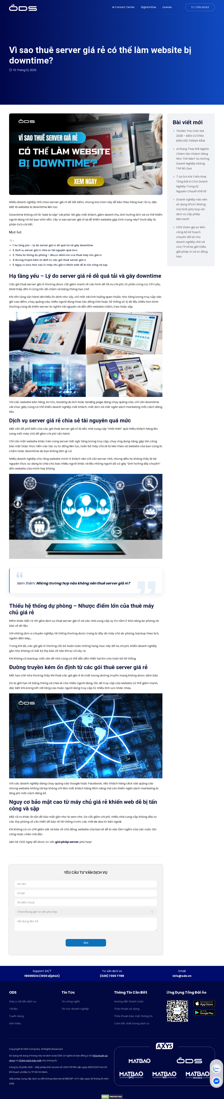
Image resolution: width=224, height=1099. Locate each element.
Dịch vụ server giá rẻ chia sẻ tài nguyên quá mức (46, 250)
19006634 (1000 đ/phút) (42, 976)
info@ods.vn (182, 976)
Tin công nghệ (71, 1001)
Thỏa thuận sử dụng (126, 1009)
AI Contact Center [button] (123, 7)
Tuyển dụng (16, 1016)
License (167, 7)
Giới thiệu (15, 1023)
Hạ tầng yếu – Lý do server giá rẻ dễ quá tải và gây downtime (54, 245)
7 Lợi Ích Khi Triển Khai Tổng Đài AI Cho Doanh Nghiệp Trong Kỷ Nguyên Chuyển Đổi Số (192, 184)
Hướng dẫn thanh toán (129, 1001)
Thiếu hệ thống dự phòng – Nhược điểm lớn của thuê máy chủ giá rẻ (58, 255)
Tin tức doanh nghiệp (75, 1009)
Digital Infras (148, 7)
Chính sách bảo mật (30, 1060)
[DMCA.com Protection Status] (112, 1096)
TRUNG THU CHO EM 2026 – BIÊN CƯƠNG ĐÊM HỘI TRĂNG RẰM (190, 136)
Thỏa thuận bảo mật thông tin (133, 1016)
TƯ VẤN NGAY (200, 7)
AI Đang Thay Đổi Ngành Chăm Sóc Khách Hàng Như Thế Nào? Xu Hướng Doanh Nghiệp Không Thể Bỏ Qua (192, 158)
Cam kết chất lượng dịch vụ (131, 1023)
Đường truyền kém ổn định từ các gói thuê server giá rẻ (50, 260)
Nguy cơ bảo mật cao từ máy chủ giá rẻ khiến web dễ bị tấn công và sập (61, 265)
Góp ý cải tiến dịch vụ (22, 1001)
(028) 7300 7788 (112, 976)
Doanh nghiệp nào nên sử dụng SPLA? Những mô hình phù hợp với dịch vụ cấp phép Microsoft (191, 209)
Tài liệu (13, 1009)
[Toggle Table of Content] (11, 240)
